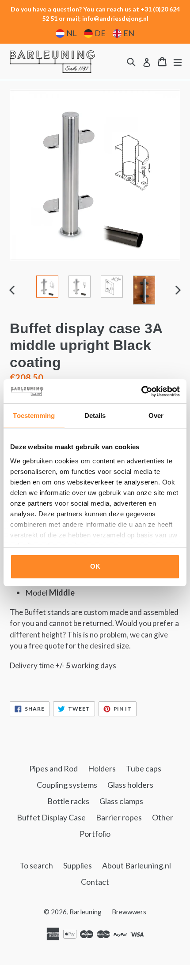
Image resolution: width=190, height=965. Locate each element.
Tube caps (143, 768)
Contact (95, 882)
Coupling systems (67, 785)
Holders (102, 768)
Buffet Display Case (51, 817)
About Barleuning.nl (136, 865)
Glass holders (130, 785)
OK (95, 566)
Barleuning (85, 912)
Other (162, 817)
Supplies (77, 865)
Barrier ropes (119, 817)
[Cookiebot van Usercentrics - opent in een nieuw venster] (141, 391)
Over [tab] (155, 415)
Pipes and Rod (53, 768)
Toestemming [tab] (34, 415)
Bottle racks (68, 801)
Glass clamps (121, 801)
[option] (47, 286)
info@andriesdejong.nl (115, 18)
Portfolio (95, 833)
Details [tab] (95, 415)
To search (36, 865)
